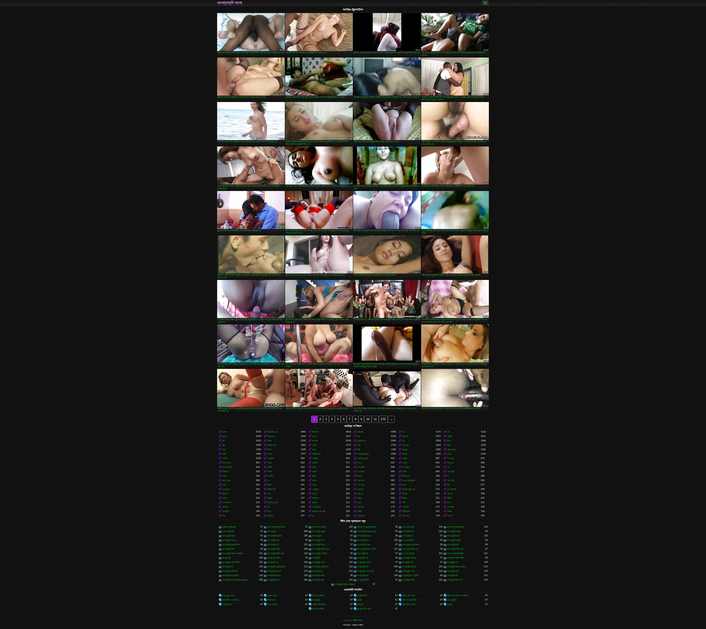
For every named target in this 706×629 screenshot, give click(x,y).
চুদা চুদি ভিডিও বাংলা (364, 608)
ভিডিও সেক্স (271, 600)
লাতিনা (359, 498)
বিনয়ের (404, 454)
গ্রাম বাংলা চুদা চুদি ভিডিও (276, 527)
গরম (223, 449)
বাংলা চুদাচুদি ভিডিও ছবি (455, 549)
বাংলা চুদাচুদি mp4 (454, 531)
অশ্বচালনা (270, 436)
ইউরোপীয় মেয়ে (272, 432)
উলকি (314, 467)
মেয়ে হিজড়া (316, 507)
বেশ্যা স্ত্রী (450, 471)
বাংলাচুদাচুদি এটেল (318, 562)
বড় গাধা (449, 515)
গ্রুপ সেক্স (450, 480)
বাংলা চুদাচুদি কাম (273, 540)
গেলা (269, 493)
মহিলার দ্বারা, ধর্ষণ (408, 489)
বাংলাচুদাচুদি (316, 558)
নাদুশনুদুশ (225, 511)
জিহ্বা (314, 476)
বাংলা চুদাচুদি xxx (453, 536)
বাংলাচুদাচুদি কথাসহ (364, 562)
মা (268, 480)
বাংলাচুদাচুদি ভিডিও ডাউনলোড (345, 584)
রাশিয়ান (269, 498)
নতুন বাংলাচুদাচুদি (228, 531)
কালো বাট (405, 515)
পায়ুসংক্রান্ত (451, 449)
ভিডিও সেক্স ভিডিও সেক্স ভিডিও (457, 595)
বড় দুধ (314, 436)
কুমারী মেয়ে (361, 440)
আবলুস (314, 493)
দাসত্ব (314, 480)
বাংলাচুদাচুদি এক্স (272, 562)
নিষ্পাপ (269, 440)
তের (358, 445)
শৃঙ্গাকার (404, 449)
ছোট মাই (405, 436)
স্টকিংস (269, 449)
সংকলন (224, 458)
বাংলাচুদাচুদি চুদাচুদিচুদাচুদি (276, 566)
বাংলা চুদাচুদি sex (228, 536)
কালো (359, 463)
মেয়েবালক (450, 507)
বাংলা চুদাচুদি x (317, 536)
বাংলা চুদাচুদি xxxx (229, 540)
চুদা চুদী (449, 604)
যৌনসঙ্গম (405, 507)
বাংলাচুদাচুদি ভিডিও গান (455, 580)
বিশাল (269, 511)
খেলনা (269, 454)
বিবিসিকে (225, 471)
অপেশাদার (405, 467)
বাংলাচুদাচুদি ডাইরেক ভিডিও (456, 566)
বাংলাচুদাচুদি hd (362, 558)
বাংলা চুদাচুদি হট (362, 553)
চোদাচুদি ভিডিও (362, 595)
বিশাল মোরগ (226, 463)
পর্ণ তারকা (450, 458)
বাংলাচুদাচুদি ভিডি (363, 580)
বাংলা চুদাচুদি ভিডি (228, 549)
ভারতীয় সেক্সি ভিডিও (319, 604)
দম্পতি (269, 471)
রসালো (224, 498)
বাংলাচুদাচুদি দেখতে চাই (365, 571)
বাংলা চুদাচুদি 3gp (318, 531)
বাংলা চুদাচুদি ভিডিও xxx (320, 549)
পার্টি (403, 502)
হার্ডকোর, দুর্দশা (272, 502)
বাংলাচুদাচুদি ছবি (362, 566)
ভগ (403, 432)
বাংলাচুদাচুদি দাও (317, 571)
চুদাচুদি (359, 600)
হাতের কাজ (226, 480)
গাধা (448, 432)
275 (383, 419)
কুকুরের (224, 436)
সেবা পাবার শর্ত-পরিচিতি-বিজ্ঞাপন (353, 620)
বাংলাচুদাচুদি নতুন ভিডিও (230, 575)
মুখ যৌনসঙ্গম (451, 489)
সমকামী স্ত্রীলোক (363, 454)
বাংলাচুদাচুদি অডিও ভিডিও (455, 558)
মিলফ (449, 440)
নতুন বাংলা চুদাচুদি (408, 527)
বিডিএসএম (406, 476)
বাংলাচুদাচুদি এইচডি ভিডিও (231, 562)
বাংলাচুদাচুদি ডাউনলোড (230, 571)
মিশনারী (314, 440)
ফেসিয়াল (315, 458)
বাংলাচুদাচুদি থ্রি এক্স (274, 571)
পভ (448, 467)
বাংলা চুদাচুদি (271, 531)
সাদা (358, 436)
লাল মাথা (450, 463)
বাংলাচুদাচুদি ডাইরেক (409, 566)
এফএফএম (361, 485)
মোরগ (224, 476)
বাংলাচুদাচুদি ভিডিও (408, 580)
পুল (313, 515)
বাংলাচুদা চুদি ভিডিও (274, 558)
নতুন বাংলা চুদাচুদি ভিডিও (455, 527)
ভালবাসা (270, 515)
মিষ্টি (358, 449)
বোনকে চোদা (271, 595)
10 (368, 419)
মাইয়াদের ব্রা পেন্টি (318, 511)
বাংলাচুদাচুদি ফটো (318, 575)
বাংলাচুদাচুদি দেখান (408, 571)
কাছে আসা (361, 480)
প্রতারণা (225, 507)
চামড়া (314, 449)
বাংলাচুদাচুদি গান (452, 562)
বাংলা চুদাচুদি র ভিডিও (319, 553)
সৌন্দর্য (314, 445)
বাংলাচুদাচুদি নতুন (453, 571)
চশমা (224, 485)
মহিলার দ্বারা (271, 445)
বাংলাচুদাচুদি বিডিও (318, 580)
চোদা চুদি (360, 604)
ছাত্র (359, 502)
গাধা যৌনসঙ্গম (227, 467)
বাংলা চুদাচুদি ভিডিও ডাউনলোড (232, 553)
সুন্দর (223, 445)
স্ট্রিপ (449, 445)
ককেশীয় (270, 476)
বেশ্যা (449, 454)
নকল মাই (360, 507)
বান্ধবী (269, 467)
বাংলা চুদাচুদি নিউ (453, 544)
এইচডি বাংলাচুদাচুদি (229, 527)
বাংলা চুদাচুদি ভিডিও (274, 549)
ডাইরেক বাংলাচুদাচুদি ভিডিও (366, 527)
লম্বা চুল (360, 493)
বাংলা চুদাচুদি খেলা (318, 540)
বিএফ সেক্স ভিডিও (318, 595)
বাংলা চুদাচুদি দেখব (318, 544)
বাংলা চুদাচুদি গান (363, 540)
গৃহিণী (269, 485)
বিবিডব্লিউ (405, 511)
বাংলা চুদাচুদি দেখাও (363, 544)
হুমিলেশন (315, 498)
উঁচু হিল (224, 493)
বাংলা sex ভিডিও (318, 608)
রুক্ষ (223, 515)
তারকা (314, 485)
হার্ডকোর (360, 432)
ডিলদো (359, 476)
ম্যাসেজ (315, 502)
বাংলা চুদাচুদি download (366, 531)
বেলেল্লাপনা (226, 502)
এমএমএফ (226, 489)
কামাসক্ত (405, 445)
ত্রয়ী (224, 454)
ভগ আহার (360, 471)
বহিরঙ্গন (315, 463)
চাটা (268, 507)
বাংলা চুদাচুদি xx (407, 536)
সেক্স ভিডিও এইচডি (409, 604)
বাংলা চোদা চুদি (272, 604)
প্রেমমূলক (361, 515)
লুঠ (403, 440)
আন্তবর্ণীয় (361, 467)
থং (448, 476)
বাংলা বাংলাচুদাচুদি (408, 553)
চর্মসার (404, 471)
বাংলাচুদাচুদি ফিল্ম (362, 575)
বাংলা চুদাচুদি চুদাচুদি (454, 540)
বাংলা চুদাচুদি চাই (408, 540)
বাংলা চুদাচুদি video (274, 536)
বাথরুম (449, 511)
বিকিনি (449, 498)
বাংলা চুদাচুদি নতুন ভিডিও (410, 544)
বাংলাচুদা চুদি (226, 558)
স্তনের (404, 493)
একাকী (404, 463)
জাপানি (314, 471)
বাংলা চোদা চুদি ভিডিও (409, 600)
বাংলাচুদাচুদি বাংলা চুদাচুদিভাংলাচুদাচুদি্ (234, 580)
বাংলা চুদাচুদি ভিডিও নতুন (275, 553)
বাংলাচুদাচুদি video (409, 558)
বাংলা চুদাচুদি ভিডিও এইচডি (366, 549)
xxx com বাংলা (228, 595)
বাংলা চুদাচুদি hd (408, 531)
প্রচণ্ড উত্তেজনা (408, 480)
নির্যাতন (404, 498)
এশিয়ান (404, 458)
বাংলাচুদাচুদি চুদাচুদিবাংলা (320, 566)
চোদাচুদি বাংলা (227, 604)
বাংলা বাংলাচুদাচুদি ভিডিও (455, 553)
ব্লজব (224, 432)
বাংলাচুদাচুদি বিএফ (273, 580)
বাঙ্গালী (359, 511)
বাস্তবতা (360, 489)
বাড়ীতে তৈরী (271, 489)
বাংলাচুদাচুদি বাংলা (229, 3)
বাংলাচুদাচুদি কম (407, 562)
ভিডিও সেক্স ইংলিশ (408, 595)
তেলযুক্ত (315, 489)
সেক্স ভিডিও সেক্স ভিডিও (230, 600)
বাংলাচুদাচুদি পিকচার (274, 575)
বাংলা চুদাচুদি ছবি (273, 544)
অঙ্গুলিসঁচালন (316, 454)
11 (375, 419)
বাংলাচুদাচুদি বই (452, 575)
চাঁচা (223, 440)
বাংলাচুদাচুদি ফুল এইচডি (410, 575)
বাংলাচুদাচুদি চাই (227, 566)
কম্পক (404, 485)
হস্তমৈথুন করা (362, 458)
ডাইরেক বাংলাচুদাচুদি (319, 527)
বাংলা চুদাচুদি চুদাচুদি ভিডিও (231, 544)
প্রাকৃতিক (270, 458)
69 (448, 485)
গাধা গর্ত (450, 493)
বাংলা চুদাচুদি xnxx (364, 536)
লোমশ (269, 463)
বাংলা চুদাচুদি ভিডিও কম (410, 549)
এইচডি (449, 436)
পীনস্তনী (315, 432)
